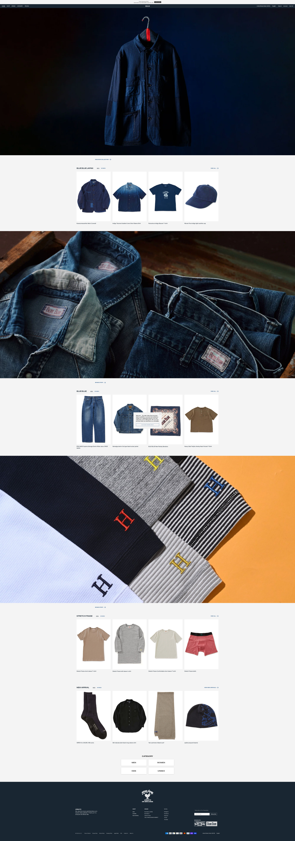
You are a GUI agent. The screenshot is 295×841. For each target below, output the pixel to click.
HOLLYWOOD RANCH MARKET (151, 817)
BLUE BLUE (147, 813)
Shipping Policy (109, 833)
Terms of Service (87, 833)
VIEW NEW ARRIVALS (210, 687)
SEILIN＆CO (79, 833)
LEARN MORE (157, 2)
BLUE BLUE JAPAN (149, 811)
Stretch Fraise (148, 815)
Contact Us (126, 833)
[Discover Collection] (147, 81)
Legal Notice (116, 833)
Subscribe (213, 814)
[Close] (160, 414)
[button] (263, 6)
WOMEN (103, 168)
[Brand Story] (147, 304)
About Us (131, 833)
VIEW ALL (213, 168)
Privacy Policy (94, 833)
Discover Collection (102, 159)
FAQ (121, 833)
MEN (98, 168)
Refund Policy (102, 833)
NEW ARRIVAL (136, 815)
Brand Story (99, 382)
